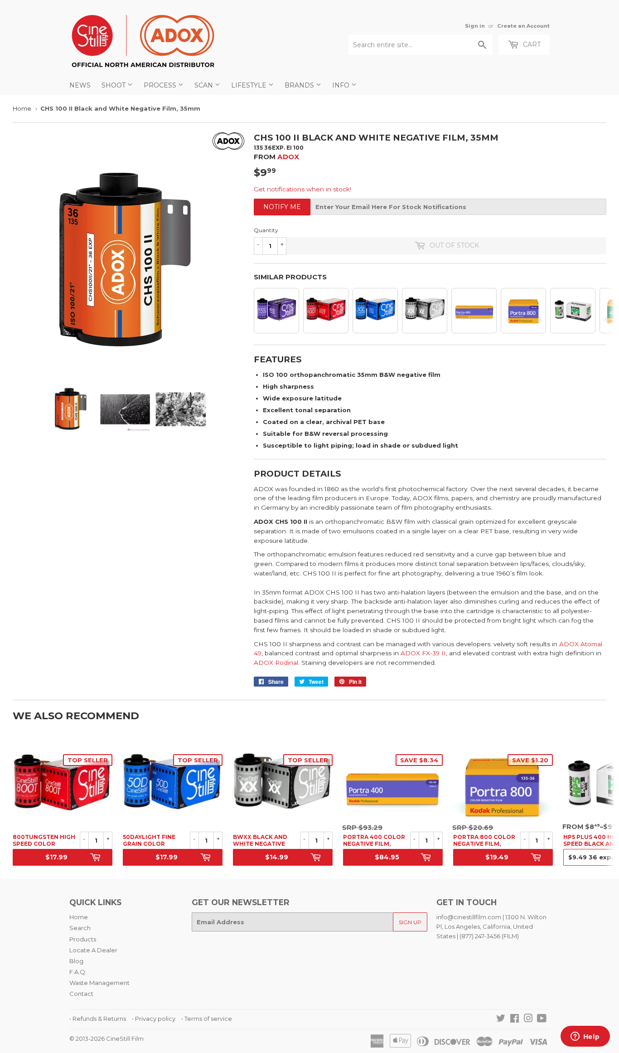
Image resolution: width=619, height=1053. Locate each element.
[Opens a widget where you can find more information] (585, 1037)
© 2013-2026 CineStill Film (106, 1038)
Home (22, 108)
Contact (81, 993)
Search (80, 927)
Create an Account (523, 26)
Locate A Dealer (93, 950)
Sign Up (410, 922)
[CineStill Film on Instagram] (528, 1019)
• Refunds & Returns (97, 1018)
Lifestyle (249, 85)
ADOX (288, 156)
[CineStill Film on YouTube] (541, 1019)
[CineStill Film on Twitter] (500, 1019)
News (80, 85)
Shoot (114, 85)
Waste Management (99, 982)
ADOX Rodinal (276, 662)
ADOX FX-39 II (423, 653)
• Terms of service (206, 1018)
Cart (531, 44)
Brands (300, 85)
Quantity (266, 230)
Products (82, 939)
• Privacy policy (153, 1018)
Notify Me (282, 207)
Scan (204, 85)
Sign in (475, 26)
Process (161, 85)
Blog (76, 961)
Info (341, 85)
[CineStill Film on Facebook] (514, 1019)
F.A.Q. (78, 971)
